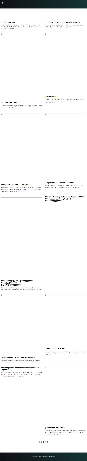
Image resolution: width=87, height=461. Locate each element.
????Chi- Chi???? (8, 22)
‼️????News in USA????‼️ (56, 428)
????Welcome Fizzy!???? (11, 102)
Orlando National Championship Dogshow (18, 357)
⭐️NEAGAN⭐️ (50, 96)
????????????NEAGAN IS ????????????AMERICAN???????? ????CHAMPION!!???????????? (17, 283)
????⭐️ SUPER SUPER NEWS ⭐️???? (15, 185)
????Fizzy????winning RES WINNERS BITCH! (63, 22)
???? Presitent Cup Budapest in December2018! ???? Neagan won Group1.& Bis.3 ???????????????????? (64, 199)
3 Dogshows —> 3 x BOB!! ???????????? (60, 182)
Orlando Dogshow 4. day (55, 348)
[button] (84, 4)
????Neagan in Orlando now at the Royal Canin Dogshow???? (20, 368)
